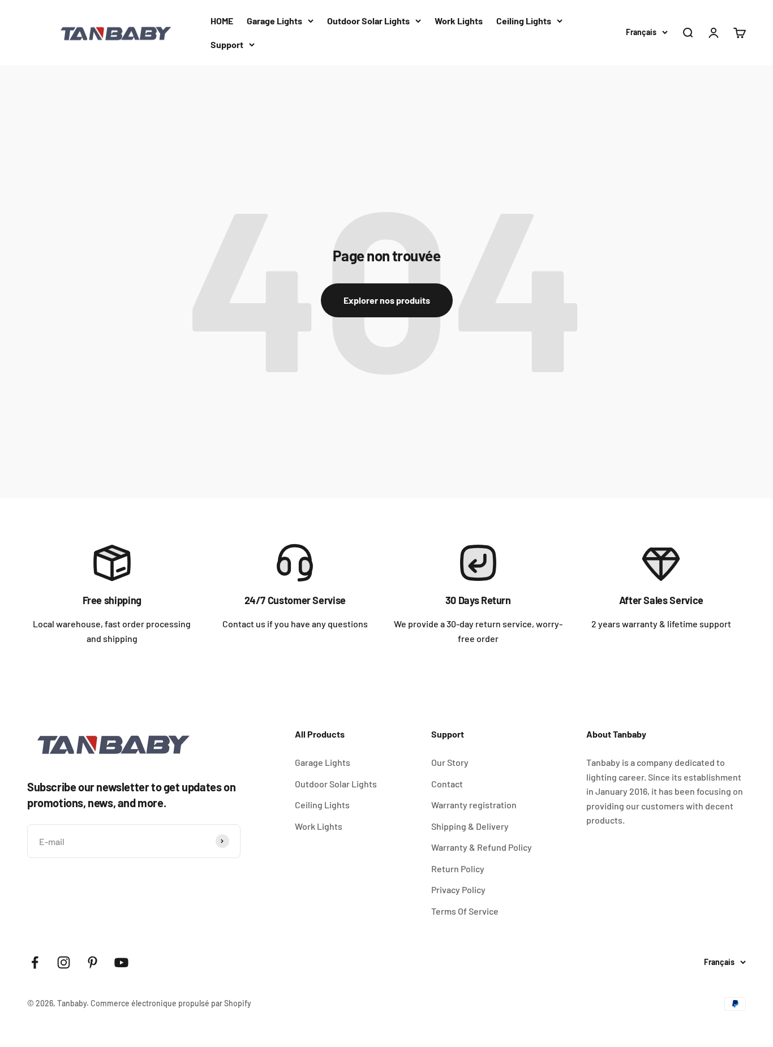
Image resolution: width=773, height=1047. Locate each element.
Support (227, 44)
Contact (447, 783)
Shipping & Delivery (470, 826)
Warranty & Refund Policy (481, 847)
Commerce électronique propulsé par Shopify (171, 1003)
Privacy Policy (458, 889)
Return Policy (457, 868)
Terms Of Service (465, 911)
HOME (222, 20)
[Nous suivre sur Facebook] (34, 962)
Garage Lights (274, 20)
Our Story (450, 762)
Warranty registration (474, 804)
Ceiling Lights (523, 20)
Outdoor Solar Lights (368, 20)
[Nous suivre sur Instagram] (63, 962)
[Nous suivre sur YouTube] (121, 962)
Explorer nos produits (386, 300)
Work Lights (459, 20)
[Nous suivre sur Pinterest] (92, 962)
